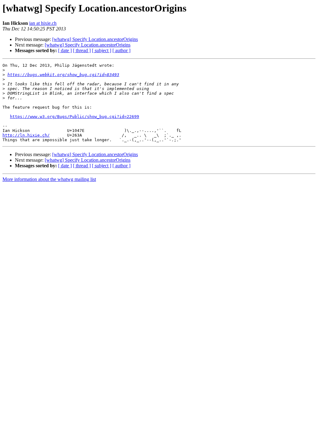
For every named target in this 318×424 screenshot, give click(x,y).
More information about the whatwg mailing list (49, 179)
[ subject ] (101, 50)
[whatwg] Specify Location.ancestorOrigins (95, 39)
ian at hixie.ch (43, 23)
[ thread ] (82, 50)
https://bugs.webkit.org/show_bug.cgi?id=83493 (63, 74)
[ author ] (121, 50)
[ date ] (65, 50)
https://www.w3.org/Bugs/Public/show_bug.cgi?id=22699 (74, 116)
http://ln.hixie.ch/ (26, 135)
